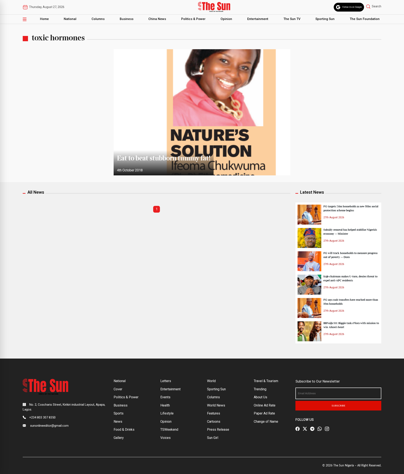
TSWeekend (169, 430)
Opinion (226, 19)
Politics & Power (193, 19)
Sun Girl (212, 438)
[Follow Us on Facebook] (297, 428)
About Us (260, 397)
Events (165, 397)
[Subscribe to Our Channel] (312, 428)
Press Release (218, 430)
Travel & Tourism (266, 381)
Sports (119, 413)
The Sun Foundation (365, 19)
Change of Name (266, 422)
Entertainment (257, 19)
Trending (260, 389)
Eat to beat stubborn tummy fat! (163, 158)
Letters (165, 381)
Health (165, 405)
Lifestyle (167, 413)
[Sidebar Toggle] (25, 19)
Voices (165, 438)
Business (126, 19)
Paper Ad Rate (264, 413)
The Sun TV (291, 19)
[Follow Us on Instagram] (327, 428)
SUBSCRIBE (338, 405)
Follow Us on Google (352, 7)
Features (213, 413)
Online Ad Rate (264, 405)
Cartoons (213, 422)
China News (157, 19)
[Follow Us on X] (305, 428)
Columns (98, 19)
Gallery (119, 438)
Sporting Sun (325, 19)
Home (44, 19)
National (70, 19)
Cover (118, 389)
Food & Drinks (124, 430)
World (211, 381)
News (118, 422)
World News (216, 405)
